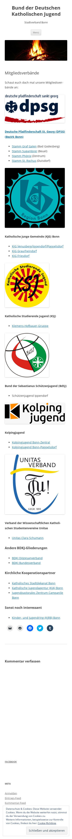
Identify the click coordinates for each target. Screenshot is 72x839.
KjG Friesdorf (20, 256)
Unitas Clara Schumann (28, 538)
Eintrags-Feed (13, 798)
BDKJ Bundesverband (26, 563)
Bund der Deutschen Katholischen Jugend (36, 11)
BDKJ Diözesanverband (27, 558)
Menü (36, 32)
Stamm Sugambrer (24, 151)
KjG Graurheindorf (24, 251)
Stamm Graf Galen (24, 146)
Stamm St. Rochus (24, 161)
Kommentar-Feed (15, 803)
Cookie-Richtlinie (47, 823)
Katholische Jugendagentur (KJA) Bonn (37, 588)
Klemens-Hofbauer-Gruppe (30, 326)
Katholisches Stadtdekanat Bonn (33, 583)
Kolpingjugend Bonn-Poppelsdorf (34, 447)
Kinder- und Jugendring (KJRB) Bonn (36, 618)
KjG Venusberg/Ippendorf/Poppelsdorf (37, 246)
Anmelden (11, 793)
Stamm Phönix (21, 156)
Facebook (11, 761)
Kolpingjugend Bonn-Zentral (31, 442)
